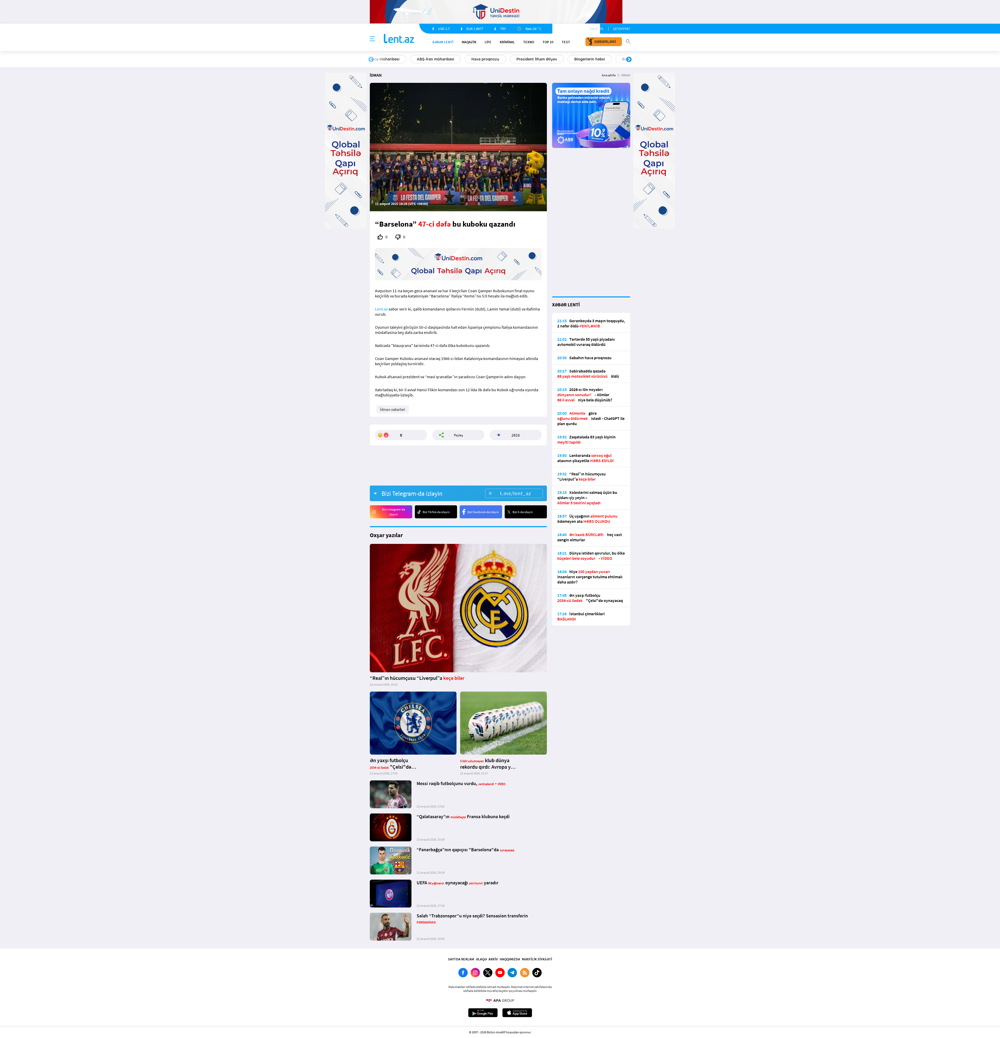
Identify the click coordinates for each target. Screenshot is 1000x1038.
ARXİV (493, 959)
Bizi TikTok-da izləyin (436, 512)
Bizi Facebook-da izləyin (483, 512)
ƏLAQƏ (481, 959)
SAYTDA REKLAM (461, 959)
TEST (566, 42)
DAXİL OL (597, 28)
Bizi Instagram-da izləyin (393, 511)
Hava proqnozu (544, 59)
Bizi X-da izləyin (522, 512)
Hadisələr (383, 59)
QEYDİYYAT (621, 28)
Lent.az (381, 309)
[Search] (628, 41)
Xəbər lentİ (442, 42)
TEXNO (528, 42)
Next (629, 60)
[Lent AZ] (399, 39)
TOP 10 (547, 42)
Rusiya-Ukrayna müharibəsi (434, 59)
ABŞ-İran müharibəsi (494, 59)
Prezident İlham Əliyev (596, 59)
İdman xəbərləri (392, 409)
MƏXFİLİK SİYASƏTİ (537, 959)
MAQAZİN (469, 42)
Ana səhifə (609, 75)
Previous (371, 60)
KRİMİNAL (507, 42)
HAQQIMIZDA (510, 959)
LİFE (488, 42)
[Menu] (372, 39)
